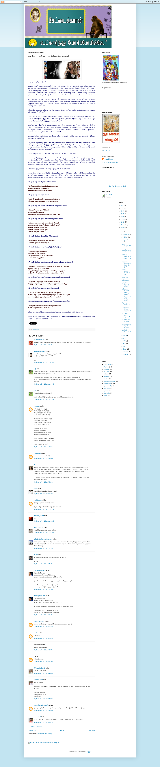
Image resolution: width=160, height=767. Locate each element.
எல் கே (35, 488)
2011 (123, 225)
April (124, 346)
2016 (123, 211)
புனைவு (106, 391)
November (126, 234)
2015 (123, 214)
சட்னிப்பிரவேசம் (126, 259)
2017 (123, 208)
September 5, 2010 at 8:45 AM (43, 673)
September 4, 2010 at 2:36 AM (43, 458)
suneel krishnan (39, 621)
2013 (123, 219)
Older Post (91, 730)
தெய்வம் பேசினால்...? (126, 331)
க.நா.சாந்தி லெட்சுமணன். (41, 705)
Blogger (88, 752)
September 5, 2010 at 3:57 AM (43, 662)
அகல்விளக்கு (37, 500)
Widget (111, 150)
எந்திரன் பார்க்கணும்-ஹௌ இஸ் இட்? (126, 264)
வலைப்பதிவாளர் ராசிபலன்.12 (126, 251)
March (125, 349)
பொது (105, 395)
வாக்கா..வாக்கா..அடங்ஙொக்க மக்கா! (126, 325)
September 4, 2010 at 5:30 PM (43, 638)
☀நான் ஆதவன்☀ (39, 516)
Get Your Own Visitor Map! (117, 186)
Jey (35, 369)
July (124, 338)
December (126, 230)
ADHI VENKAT (38, 527)
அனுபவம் (106, 369)
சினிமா (106, 379)
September (126, 240)
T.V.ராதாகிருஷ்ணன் (39, 668)
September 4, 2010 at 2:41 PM (43, 564)
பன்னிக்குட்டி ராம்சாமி (40, 351)
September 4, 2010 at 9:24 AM (43, 494)
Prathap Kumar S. (40, 570)
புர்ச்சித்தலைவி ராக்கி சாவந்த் (126, 298)
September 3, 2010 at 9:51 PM (43, 345)
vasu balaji (37, 453)
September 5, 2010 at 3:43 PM (43, 699)
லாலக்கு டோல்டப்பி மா (126, 255)
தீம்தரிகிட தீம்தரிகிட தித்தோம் (126, 284)
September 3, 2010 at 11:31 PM (44, 384)
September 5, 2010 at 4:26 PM (43, 710)
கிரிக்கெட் (107, 376)
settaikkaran (109, 159)
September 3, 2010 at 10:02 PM (44, 362)
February (126, 352)
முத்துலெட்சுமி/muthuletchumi (43, 539)
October (125, 237)
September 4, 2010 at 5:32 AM (43, 482)
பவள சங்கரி (37, 717)
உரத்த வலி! (125, 277)
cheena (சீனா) (38, 680)
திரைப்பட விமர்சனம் (109, 381)
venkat (36, 633)
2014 (123, 216)
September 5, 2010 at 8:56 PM (43, 722)
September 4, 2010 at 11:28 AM (44, 509)
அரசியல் (106, 367)
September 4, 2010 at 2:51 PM (43, 589)
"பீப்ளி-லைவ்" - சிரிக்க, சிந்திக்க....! (126, 309)
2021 (123, 205)
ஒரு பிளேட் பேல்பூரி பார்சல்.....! (126, 315)
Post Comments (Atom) (44, 734)
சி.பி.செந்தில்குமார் (39, 339)
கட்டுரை (106, 371)
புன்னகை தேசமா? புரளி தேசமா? (125, 291)
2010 (123, 227)
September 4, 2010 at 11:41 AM (44, 521)
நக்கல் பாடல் (107, 386)
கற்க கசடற (125, 280)
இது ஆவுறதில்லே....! (126, 245)
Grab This (106, 150)
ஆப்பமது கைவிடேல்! (126, 303)
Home (62, 730)
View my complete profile (110, 162)
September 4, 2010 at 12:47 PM (44, 533)
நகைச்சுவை (107, 383)
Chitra (36, 465)
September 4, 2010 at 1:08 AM (43, 447)
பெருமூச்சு (107, 393)
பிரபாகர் (36, 555)
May (124, 343)
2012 (123, 222)
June (124, 341)
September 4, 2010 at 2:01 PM (43, 548)
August (125, 335)
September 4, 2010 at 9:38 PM (43, 650)
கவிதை (106, 374)
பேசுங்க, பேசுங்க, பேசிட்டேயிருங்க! (126, 272)
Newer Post (32, 730)
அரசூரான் (37, 406)
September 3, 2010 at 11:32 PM (44, 400)
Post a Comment (36, 726)
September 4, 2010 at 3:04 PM (43, 627)
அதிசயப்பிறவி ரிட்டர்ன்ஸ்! (126, 320)
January (125, 354)
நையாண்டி (36, 329)
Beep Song (107, 364)
